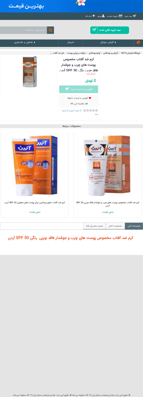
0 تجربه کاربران (75, 110)
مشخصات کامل (115, 226)
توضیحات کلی (134, 226)
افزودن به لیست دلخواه (77, 98)
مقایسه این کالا (77, 104)
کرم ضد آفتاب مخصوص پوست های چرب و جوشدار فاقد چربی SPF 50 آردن (107, 204)
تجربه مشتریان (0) (94, 226)
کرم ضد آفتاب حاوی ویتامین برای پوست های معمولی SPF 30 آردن (35, 202)
